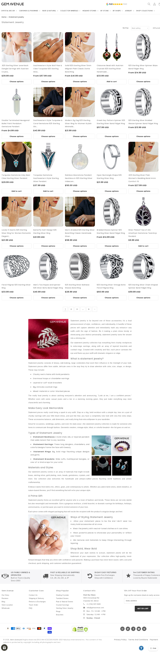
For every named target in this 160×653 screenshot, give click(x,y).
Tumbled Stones (62, 598)
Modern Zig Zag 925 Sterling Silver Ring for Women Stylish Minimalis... (78, 123)
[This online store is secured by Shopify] (80, 629)
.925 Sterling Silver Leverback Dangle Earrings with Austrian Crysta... (15, 68)
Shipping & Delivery (36, 598)
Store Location (7, 605)
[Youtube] (139, 629)
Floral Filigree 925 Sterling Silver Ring (16, 286)
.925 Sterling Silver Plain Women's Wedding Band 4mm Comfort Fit (142, 178)
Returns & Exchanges (37, 602)
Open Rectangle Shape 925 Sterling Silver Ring (109, 176)
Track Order (33, 605)
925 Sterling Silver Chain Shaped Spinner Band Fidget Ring (143, 286)
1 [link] (65, 309)
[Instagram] (122, 629)
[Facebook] (133, 629)
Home (4, 17)
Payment (154, 639)
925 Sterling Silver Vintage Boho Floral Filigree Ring (111, 286)
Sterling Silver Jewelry (64, 608)
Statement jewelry (16, 17)
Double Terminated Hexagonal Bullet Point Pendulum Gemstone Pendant (15, 123)
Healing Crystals (62, 595)
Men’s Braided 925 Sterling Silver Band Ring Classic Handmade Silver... (80, 233)
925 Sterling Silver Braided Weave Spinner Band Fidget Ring (143, 122)
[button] (29, 10)
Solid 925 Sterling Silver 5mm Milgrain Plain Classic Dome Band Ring (78, 68)
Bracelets (59, 615)
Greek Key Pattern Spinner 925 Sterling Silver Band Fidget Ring (111, 122)
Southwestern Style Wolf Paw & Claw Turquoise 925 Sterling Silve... (47, 68)
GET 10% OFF (142, 608)
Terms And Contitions (138, 639)
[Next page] (94, 309)
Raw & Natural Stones (64, 602)
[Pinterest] (144, 629)
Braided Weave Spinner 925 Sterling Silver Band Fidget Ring (111, 231)
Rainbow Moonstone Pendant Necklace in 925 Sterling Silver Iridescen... (78, 178)
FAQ (30, 608)
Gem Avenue (15, 640)
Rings (58, 611)
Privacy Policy (120, 639)
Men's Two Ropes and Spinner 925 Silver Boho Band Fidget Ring (48, 286)
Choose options (17, 81)
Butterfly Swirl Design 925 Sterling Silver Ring (45, 231)
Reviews (5, 598)
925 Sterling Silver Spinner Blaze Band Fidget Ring (143, 67)
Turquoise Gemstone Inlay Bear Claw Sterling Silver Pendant (16, 176)
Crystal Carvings (62, 605)
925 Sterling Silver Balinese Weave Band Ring (77, 286)
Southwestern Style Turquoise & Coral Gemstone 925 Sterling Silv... (47, 123)
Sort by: (126, 28)
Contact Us (33, 595)
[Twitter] (128, 629)
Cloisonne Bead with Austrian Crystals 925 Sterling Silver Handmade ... (110, 68)
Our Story (5, 595)
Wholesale (6, 608)
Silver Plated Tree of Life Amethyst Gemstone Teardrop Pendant (142, 233)
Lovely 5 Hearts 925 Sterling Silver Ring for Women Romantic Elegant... (16, 233)
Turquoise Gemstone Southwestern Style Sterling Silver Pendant (46, 178)
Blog (3, 602)
